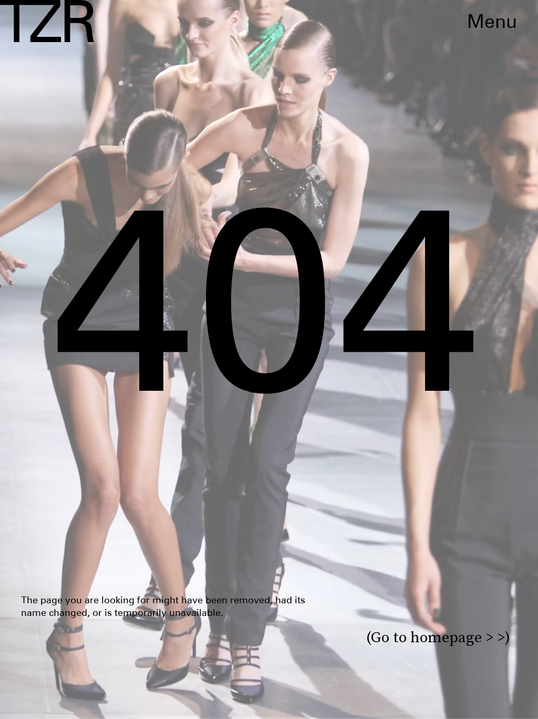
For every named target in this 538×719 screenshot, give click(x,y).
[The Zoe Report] (47, 21)
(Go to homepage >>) (438, 637)
